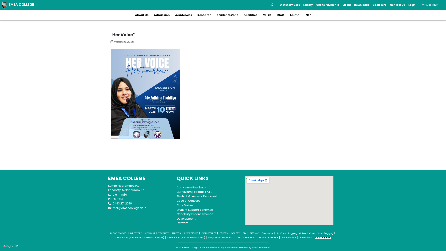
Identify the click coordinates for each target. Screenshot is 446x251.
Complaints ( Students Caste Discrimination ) (140, 237)
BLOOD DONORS (118, 233)
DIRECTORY (136, 233)
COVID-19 (150, 233)
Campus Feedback (245, 237)
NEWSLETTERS (191, 233)
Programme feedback (220, 237)
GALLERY (235, 233)
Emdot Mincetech (261, 247)
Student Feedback (268, 237)
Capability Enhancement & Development (195, 216)
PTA (245, 233)
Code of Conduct (188, 201)
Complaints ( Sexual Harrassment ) (186, 237)
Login (412, 5)
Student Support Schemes (195, 210)
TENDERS (176, 233)
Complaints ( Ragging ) (322, 233)
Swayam (182, 223)
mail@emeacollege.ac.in (129, 208)
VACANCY (163, 233)
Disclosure (379, 5)
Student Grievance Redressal (197, 196)
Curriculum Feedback (191, 187)
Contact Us (397, 5)
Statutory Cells (290, 5)
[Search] (272, 5)
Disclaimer (267, 233)
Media (347, 5)
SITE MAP (254, 233)
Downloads (361, 5)
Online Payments (327, 5)
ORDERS (224, 233)
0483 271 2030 (122, 203)
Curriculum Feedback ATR (194, 192)
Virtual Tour (430, 5)
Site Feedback (289, 237)
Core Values (185, 205)
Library (308, 5)
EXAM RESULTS (209, 233)
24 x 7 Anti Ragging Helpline (291, 233)
